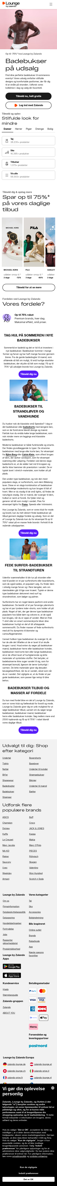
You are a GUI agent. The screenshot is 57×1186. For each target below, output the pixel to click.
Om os (6, 901)
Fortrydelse (8, 929)
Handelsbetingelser (12, 923)
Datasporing (9, 918)
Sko (31, 906)
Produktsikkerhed (11, 949)
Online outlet (35, 930)
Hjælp (6, 989)
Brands (32, 935)
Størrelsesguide (10, 995)
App (31, 947)
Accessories (35, 912)
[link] (28, 140)
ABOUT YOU (9, 1013)
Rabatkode (34, 941)
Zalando (7, 1007)
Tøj (30, 901)
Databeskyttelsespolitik (14, 912)
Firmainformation (11, 906)
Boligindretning (36, 918)
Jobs (5, 934)
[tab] (7, 129)
